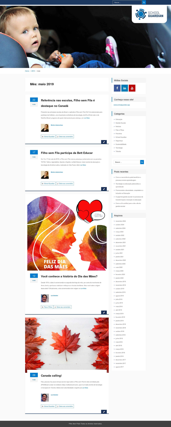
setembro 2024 (120, 228)
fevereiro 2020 (120, 274)
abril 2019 (119, 310)
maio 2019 (119, 306)
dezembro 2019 (121, 281)
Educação (119, 119)
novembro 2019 (121, 285)
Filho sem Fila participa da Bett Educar (67, 153)
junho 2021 (119, 253)
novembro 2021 (121, 246)
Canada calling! (51, 375)
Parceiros (119, 133)
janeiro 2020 (120, 278)
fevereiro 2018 (120, 353)
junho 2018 (119, 338)
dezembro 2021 (121, 242)
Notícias (118, 126)
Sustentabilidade (121, 144)
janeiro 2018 (120, 356)
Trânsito (118, 151)
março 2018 (119, 349)
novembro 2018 (121, 328)
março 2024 (119, 232)
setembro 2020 (120, 264)
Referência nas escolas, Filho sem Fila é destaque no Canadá (68, 103)
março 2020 (119, 271)
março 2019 (119, 313)
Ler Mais (87, 118)
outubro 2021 (120, 249)
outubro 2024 (120, 225)
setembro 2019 (120, 292)
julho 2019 (119, 299)
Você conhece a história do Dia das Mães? (69, 276)
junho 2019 (119, 303)
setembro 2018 (120, 335)
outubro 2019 (120, 289)
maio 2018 (119, 342)
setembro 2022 (120, 239)
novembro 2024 (121, 221)
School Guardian (49, 136)
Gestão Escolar (121, 123)
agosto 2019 (120, 296)
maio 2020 (119, 267)
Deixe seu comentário (66, 136)
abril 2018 (119, 345)
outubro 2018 (120, 331)
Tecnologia (119, 148)
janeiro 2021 (120, 257)
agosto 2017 (120, 367)
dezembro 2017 (121, 360)
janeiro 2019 (120, 321)
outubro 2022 (120, 235)
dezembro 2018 (121, 324)
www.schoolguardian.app (122, 105)
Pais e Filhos (48, 307)
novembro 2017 (121, 363)
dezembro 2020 (121, 260)
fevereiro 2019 (120, 317)
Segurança (119, 141)
